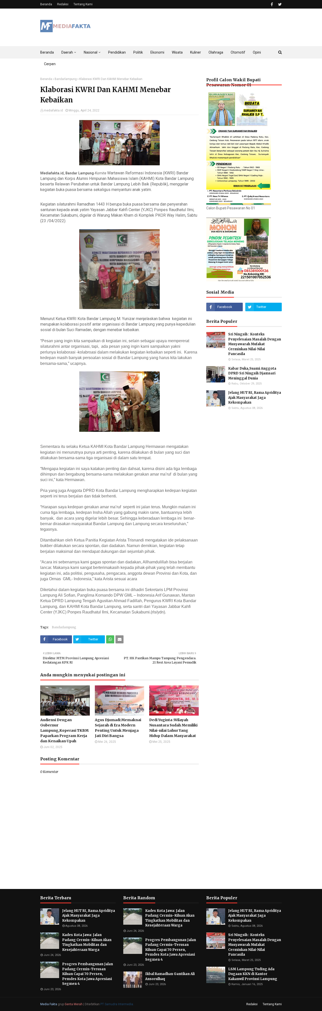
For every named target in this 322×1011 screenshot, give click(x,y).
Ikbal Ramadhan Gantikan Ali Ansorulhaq (170, 976)
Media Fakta (48, 1004)
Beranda (46, 4)
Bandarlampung (66, 79)
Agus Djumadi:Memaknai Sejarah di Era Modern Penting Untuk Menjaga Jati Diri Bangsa (118, 728)
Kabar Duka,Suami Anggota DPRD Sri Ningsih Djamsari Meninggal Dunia (252, 373)
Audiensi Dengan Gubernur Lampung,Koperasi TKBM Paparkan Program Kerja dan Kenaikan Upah (64, 730)
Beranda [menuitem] (47, 52)
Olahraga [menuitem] (216, 52)
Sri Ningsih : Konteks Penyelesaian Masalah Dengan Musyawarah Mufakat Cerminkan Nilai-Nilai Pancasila (254, 344)
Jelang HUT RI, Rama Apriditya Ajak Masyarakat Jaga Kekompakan (254, 398)
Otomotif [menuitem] (238, 52)
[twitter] (279, 4)
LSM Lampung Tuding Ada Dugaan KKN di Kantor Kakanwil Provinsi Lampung (253, 974)
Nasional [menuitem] (90, 52)
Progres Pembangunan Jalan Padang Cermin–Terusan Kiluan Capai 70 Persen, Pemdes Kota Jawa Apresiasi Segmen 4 (87, 974)
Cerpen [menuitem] (50, 64)
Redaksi (62, 4)
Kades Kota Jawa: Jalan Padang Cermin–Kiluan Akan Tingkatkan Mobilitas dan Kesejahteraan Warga (86, 942)
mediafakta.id (53, 110)
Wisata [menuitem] (177, 52)
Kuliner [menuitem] (195, 52)
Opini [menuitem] (257, 52)
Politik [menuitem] (138, 52)
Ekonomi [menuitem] (157, 52)
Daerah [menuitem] (67, 52)
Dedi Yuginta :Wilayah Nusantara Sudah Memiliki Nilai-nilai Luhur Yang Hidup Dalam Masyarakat (173, 728)
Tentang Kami (83, 4)
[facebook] (271, 4)
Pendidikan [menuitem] (117, 52)
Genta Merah (74, 1004)
